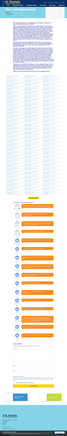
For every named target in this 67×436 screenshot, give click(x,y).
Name (15, 365)
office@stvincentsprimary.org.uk (8, 428)
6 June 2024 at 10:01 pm (17, 218)
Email (14, 370)
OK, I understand (59, 432)
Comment (15, 348)
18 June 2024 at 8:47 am (17, 287)
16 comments (37, 14)
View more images (33, 197)
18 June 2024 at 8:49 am (17, 321)
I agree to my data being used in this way (24, 382)
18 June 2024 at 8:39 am (17, 244)
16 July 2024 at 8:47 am (17, 330)
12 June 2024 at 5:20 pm (17, 235)
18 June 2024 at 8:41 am (17, 252)
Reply (17, 211)
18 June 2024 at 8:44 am (17, 261)
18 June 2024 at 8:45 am (17, 278)
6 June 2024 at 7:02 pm (17, 209)
